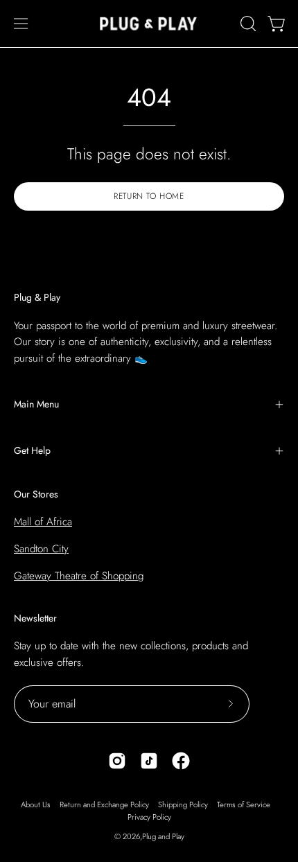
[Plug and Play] (149, 23)
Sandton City (41, 548)
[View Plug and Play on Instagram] (117, 760)
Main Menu (36, 404)
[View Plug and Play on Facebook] (180, 760)
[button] (246, 23)
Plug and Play (163, 836)
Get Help (32, 450)
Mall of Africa (43, 521)
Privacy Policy (149, 817)
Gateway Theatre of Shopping (78, 575)
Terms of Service (243, 804)
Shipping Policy (183, 804)
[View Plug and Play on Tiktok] (149, 760)
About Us (36, 804)
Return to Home (149, 196)
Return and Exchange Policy (104, 804)
